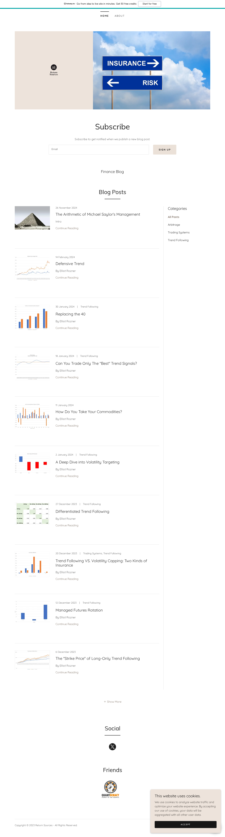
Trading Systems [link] (179, 232)
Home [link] (104, 15)
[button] (112, 701)
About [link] (120, 15)
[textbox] (99, 150)
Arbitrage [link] (174, 224)
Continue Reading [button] (67, 228)
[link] (54, 70)
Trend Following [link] (178, 240)
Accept (186, 824)
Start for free (150, 4)
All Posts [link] (173, 217)
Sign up (165, 149)
